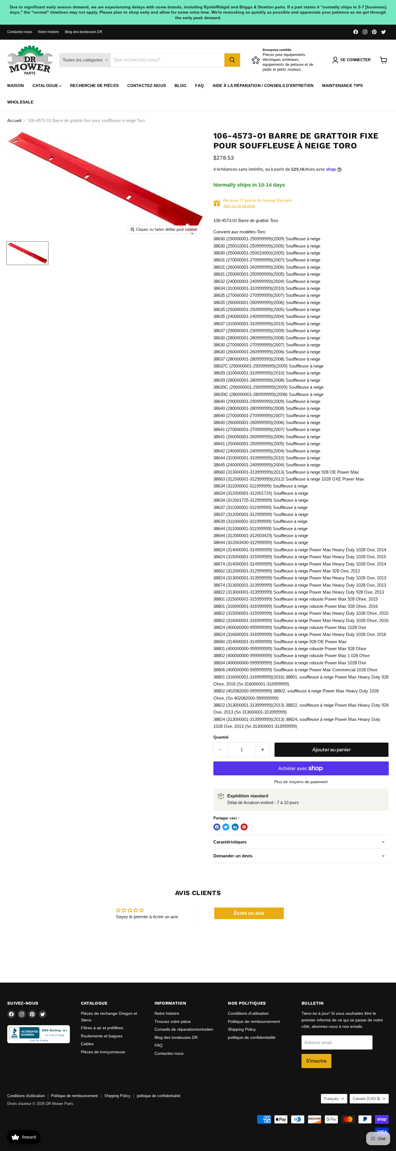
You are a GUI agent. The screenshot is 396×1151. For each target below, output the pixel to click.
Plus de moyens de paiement (301, 781)
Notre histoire (48, 32)
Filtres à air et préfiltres (102, 1027)
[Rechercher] (232, 60)
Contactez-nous (19, 32)
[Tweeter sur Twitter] (225, 826)
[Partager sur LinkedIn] (235, 826)
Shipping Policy (242, 1029)
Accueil (14, 120)
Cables (87, 1043)
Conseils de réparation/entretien (184, 1029)
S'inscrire (316, 1061)
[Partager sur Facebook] (216, 826)
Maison (15, 85)
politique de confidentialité (251, 1037)
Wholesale (20, 102)
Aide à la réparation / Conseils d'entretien (262, 85)
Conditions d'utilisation (248, 1013)
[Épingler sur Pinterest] (244, 826)
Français (331, 1099)
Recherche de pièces (94, 85)
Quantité (220, 737)
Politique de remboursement (254, 1021)
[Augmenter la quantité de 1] (263, 749)
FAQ (199, 85)
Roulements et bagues (101, 1036)
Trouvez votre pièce (173, 1021)
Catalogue (45, 85)
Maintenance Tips (342, 85)
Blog (181, 85)
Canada (366, 1099)
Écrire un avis (249, 913)
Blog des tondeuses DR (83, 32)
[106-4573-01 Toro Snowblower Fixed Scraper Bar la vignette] (27, 253)
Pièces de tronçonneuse (103, 1052)
